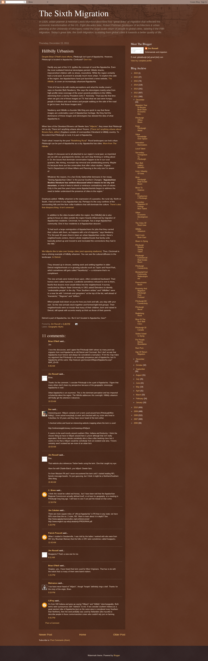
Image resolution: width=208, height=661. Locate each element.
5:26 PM (51, 525)
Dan (50, 409)
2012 (136, 93)
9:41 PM (51, 618)
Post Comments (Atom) (60, 640)
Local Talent (140, 149)
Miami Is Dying (141, 241)
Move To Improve (139, 189)
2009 (136, 411)
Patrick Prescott (55, 533)
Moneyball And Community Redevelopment (141, 275)
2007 (136, 419)
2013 (136, 89)
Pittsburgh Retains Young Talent (139, 248)
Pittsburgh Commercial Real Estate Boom (141, 259)
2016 (136, 77)
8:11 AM (51, 557)
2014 (136, 85)
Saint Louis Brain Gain (140, 236)
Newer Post (45, 634)
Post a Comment (52, 623)
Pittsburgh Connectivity (141, 267)
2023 (136, 73)
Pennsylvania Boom (140, 283)
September (140, 369)
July (138, 379)
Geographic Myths (55, 327)
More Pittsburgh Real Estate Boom (141, 180)
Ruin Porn (139, 348)
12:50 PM (52, 502)
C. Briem (52, 490)
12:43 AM (52, 542)
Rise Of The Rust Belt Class (140, 321)
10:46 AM (52, 482)
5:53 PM (51, 592)
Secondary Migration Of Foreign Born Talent (141, 205)
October (139, 365)
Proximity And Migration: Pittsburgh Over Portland (141, 292)
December (140, 100)
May (138, 387)
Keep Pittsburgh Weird (140, 128)
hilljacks (93, 126)
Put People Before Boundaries (141, 342)
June (138, 383)
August (139, 375)
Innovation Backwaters (141, 144)
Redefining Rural (78, 141)
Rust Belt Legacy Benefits (139, 165)
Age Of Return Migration (141, 353)
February (140, 398)
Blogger (117, 655)
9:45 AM (51, 366)
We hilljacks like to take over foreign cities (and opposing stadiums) (72, 251)
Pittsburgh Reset (139, 308)
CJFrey (51, 601)
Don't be (87, 60)
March (139, 395)
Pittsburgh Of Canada (140, 329)
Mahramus (52, 583)
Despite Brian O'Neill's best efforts (57, 57)
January (139, 402)
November (140, 359)
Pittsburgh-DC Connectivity (141, 302)
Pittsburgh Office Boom (139, 120)
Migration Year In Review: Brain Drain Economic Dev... (141, 109)
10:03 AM (52, 401)
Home (82, 634)
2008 (136, 415)
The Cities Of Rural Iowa (140, 224)
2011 (136, 96)
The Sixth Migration (74, 13)
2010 (136, 407)
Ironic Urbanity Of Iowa (141, 172)
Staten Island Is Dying (140, 335)
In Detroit (56, 257)
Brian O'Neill (53, 341)
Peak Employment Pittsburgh (141, 196)
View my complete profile (141, 61)
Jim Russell (53, 374)
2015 (136, 81)
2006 (136, 423)
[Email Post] (76, 324)
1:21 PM (51, 575)
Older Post (119, 634)
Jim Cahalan (53, 510)
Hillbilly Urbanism (140, 230)
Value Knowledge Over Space (141, 136)
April (138, 391)
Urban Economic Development (141, 215)
